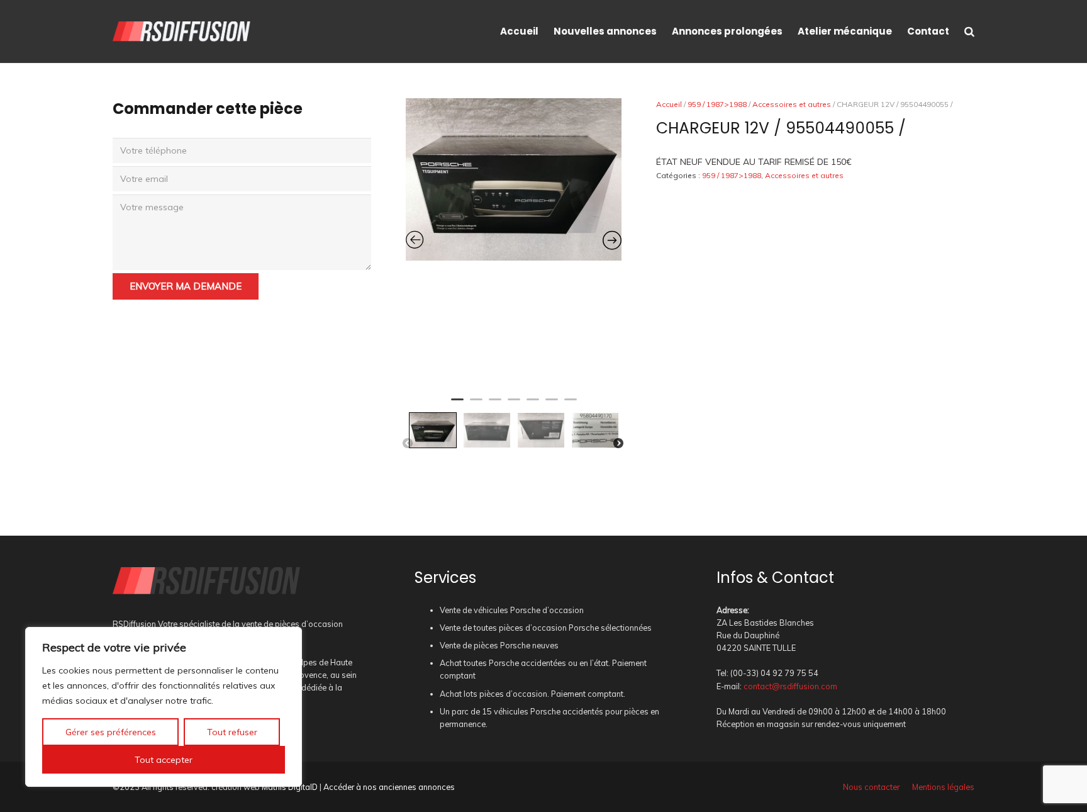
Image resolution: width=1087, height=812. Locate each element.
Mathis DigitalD (290, 787)
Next (618, 443)
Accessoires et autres (791, 104)
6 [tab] (551, 404)
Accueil (669, 104)
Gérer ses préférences (110, 732)
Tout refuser (232, 732)
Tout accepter (163, 759)
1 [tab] (457, 404)
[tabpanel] (514, 179)
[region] (163, 707)
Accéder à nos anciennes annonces (389, 787)
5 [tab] (533, 404)
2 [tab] (476, 404)
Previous (407, 443)
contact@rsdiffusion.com (790, 686)
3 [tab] (495, 404)
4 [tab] (514, 404)
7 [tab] (570, 404)
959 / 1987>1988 (717, 104)
